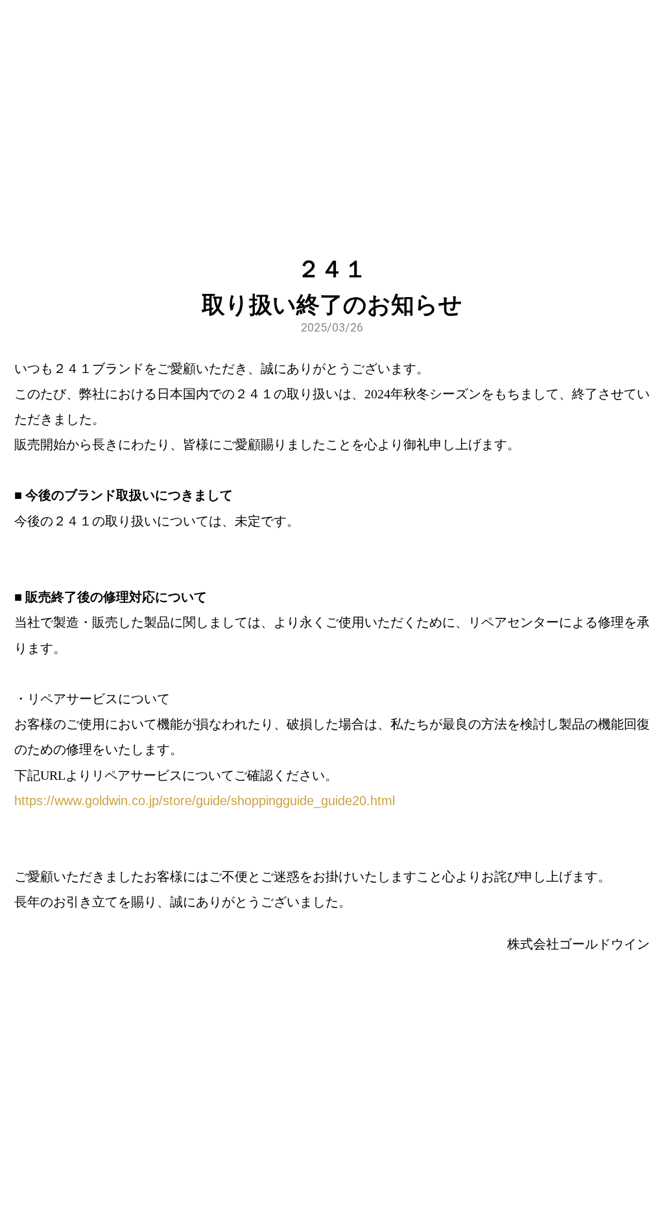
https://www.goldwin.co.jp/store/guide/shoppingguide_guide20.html (204, 800)
